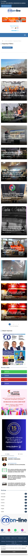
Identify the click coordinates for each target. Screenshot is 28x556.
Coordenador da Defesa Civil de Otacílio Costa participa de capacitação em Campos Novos (13, 92)
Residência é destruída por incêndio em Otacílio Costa (12, 151)
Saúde (2, 509)
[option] (10, 3)
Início (3, 536)
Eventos (3, 501)
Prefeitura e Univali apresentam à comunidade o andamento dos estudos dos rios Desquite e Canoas (14, 135)
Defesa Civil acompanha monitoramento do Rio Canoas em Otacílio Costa (13, 114)
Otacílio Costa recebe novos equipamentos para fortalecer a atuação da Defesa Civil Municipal (13, 248)
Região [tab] (21, 452)
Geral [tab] (8, 452)
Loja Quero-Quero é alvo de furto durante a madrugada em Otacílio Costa (14, 272)
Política (2, 503)
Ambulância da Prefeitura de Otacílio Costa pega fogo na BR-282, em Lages (13, 70)
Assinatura (7, 536)
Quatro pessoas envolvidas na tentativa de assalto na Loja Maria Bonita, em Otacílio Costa (13, 226)
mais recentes (7, 45)
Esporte (2, 498)
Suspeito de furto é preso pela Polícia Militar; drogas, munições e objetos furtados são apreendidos (14, 194)
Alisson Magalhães (12, 461)
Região (2, 506)
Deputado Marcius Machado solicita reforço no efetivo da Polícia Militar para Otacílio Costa (14, 173)
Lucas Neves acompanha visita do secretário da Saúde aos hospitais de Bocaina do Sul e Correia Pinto (17, 483)
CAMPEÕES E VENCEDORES (14, 457)
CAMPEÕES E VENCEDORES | (10, 3)
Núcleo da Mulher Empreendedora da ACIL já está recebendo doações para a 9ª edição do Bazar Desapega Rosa (17, 475)
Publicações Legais (22, 536)
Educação (3, 495)
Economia (3, 492)
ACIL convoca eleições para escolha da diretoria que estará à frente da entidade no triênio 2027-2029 (17, 469)
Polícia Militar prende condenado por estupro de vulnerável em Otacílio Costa (14, 292)
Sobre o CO (14, 536)
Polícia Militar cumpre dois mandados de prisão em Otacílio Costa (14, 312)
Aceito (14, 551)
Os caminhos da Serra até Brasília (16, 463)
